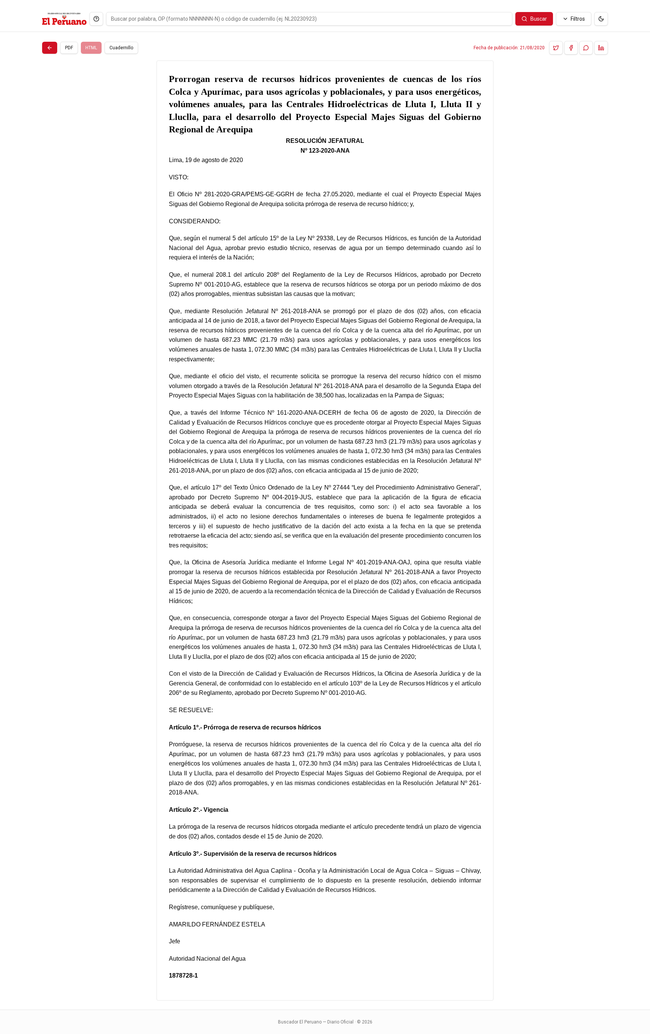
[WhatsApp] (586, 48)
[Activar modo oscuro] (601, 19)
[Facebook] (571, 48)
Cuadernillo (121, 47)
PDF (69, 47)
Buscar (538, 19)
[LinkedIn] (601, 48)
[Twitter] (556, 48)
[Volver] (49, 48)
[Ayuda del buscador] (96, 19)
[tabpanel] (325, 531)
